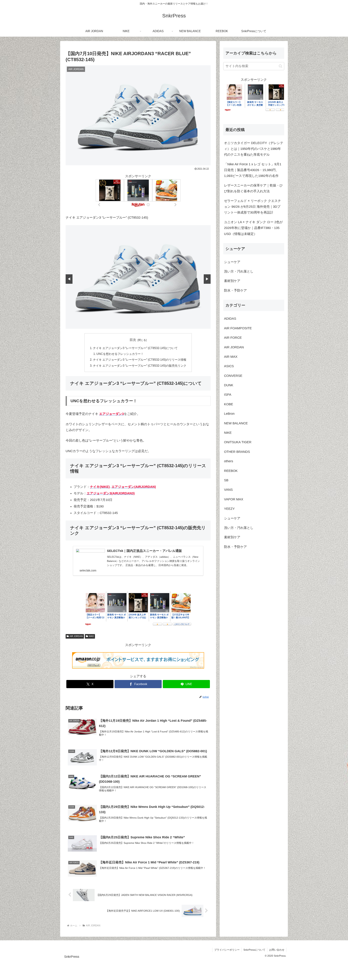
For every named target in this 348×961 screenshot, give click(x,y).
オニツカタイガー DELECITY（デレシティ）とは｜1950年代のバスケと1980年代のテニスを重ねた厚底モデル (253, 149)
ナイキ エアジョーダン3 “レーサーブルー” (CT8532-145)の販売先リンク (139, 365)
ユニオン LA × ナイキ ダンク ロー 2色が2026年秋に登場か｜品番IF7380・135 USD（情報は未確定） (253, 228)
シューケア (232, 262)
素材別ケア (232, 281)
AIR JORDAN (76, 636)
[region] (138, 277)
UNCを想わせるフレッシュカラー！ (120, 353)
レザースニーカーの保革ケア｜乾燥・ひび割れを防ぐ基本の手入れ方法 (253, 188)
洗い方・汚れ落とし (238, 271)
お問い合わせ (276, 949)
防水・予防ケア (235, 290)
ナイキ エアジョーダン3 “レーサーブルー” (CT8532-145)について (135, 348)
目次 (133, 340)
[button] (280, 66)
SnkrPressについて (254, 949)
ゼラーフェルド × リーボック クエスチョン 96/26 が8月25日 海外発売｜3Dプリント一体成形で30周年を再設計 (252, 206)
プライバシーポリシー (227, 949)
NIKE (91, 636)
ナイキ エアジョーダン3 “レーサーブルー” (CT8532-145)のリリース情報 (139, 359)
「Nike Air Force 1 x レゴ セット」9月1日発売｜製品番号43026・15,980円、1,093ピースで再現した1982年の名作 (252, 170)
